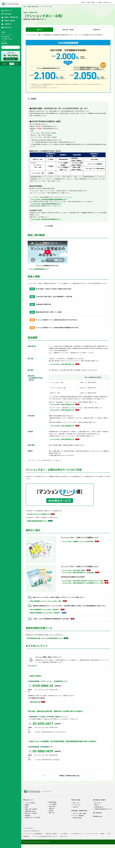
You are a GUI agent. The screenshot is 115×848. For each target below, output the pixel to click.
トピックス (3, 41)
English (16, 63)
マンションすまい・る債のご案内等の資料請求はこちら (45, 204)
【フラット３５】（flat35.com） (31, 831)
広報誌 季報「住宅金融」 (31, 809)
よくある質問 (49, 226)
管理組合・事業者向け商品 (33, 6)
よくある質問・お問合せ (6, 39)
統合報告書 (27, 815)
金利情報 (3, 32)
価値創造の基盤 (52, 802)
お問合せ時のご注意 (35, 702)
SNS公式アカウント (63, 836)
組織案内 (27, 805)
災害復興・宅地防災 (100, 800)
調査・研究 (83, 2)
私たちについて (29, 800)
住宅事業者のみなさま (107, 2)
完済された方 (98, 816)
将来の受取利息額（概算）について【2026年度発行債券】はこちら (45, 638)
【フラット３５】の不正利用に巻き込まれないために (43, 836)
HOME (24, 6)
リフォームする (76, 805)
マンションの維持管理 (78, 815)
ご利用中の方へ (97, 29)
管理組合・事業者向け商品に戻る (69, 776)
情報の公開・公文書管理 (31, 813)
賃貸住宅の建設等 (77, 817)
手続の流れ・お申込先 (68, 29)
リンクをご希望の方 (63, 833)
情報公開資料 (26, 836)
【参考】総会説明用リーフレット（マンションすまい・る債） (45, 601)
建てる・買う (76, 802)
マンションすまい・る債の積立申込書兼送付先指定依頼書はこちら (48, 199)
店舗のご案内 (52, 806)
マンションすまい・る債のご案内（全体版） (74, 570)
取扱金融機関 (4, 43)
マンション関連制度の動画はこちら (38, 269)
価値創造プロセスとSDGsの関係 (32, 817)
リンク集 (108, 833)
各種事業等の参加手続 (30, 811)
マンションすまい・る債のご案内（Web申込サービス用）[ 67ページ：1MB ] (82, 580)
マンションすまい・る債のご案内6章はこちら (62, 404)
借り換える (75, 807)
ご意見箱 (102, 833)
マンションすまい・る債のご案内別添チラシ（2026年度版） (78, 572)
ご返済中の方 (98, 813)
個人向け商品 (76, 800)
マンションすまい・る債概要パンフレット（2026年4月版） (78, 541)
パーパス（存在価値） (30, 802)
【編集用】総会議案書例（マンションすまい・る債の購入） (45, 612)
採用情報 (92, 2)
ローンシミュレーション (6, 34)
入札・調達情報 (99, 2)
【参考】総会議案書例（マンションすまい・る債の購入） (44, 609)
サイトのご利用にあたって (76, 833)
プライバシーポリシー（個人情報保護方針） (33, 833)
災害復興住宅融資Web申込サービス (103, 809)
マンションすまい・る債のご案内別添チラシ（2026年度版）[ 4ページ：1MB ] (83, 583)
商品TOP (39, 29)
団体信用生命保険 (5, 36)
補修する (97, 805)
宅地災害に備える (99, 807)
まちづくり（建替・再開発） (80, 813)
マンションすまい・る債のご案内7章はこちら (62, 410)
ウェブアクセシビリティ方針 (91, 833)
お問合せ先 (51, 808)
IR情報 (88, 2)
